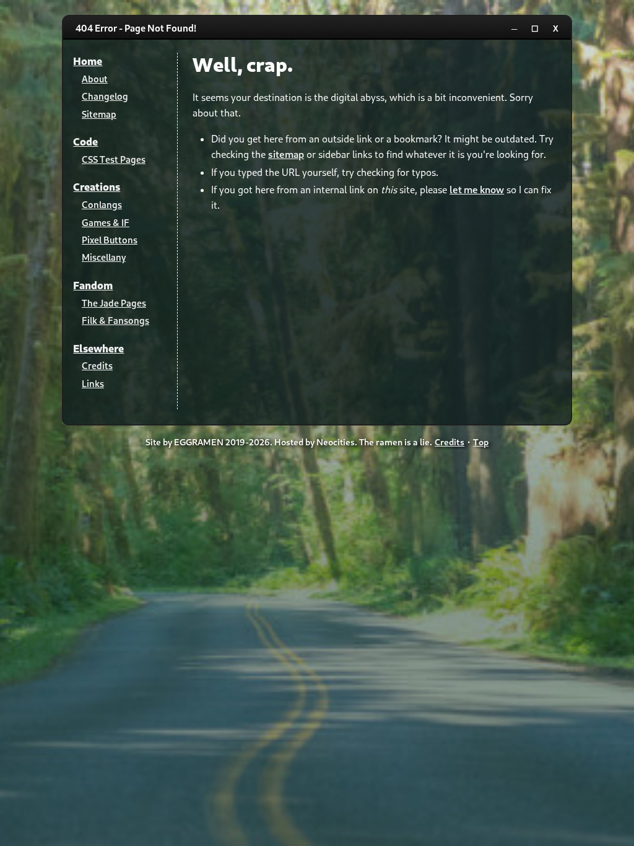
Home (87, 61)
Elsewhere (98, 348)
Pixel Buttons (109, 239)
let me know (476, 189)
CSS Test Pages (113, 159)
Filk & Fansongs (115, 320)
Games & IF (105, 222)
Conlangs (102, 204)
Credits (97, 365)
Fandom (93, 285)
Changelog (105, 96)
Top (481, 442)
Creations (96, 186)
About (95, 78)
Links (93, 383)
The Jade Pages (114, 302)
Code (85, 141)
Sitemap (99, 114)
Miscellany (104, 257)
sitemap (286, 154)
